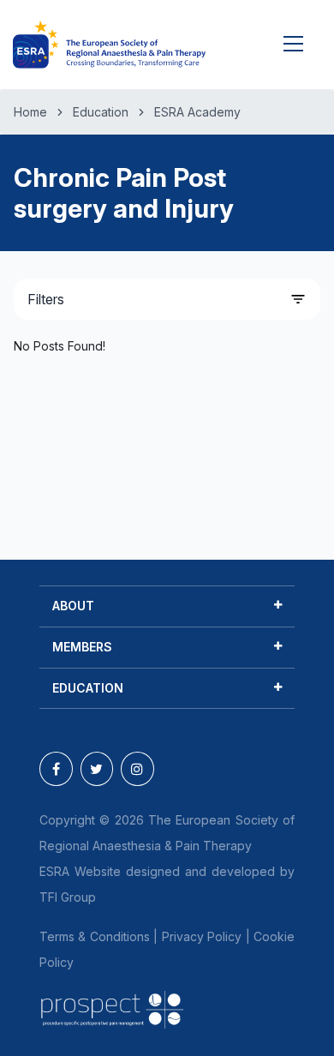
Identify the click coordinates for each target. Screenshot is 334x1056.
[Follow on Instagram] (137, 769)
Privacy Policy (202, 936)
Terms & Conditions (94, 936)
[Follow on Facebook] (56, 769)
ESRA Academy (197, 112)
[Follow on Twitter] (97, 769)
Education (100, 112)
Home (30, 112)
